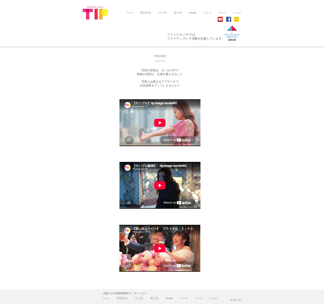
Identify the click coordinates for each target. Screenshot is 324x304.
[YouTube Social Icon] (220, 19)
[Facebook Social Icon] (228, 19)
